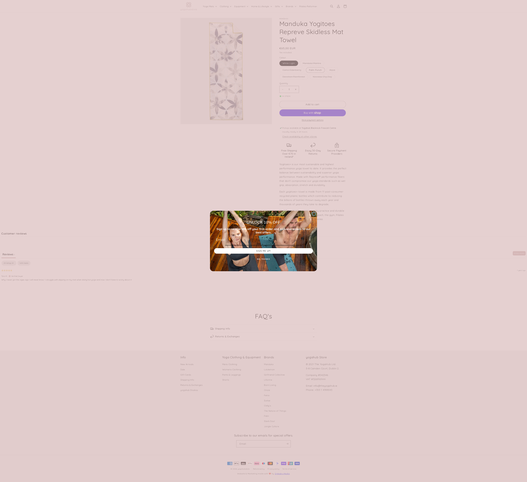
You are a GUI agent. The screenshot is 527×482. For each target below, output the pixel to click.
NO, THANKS (263, 259)
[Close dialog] (314, 213)
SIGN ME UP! (263, 251)
